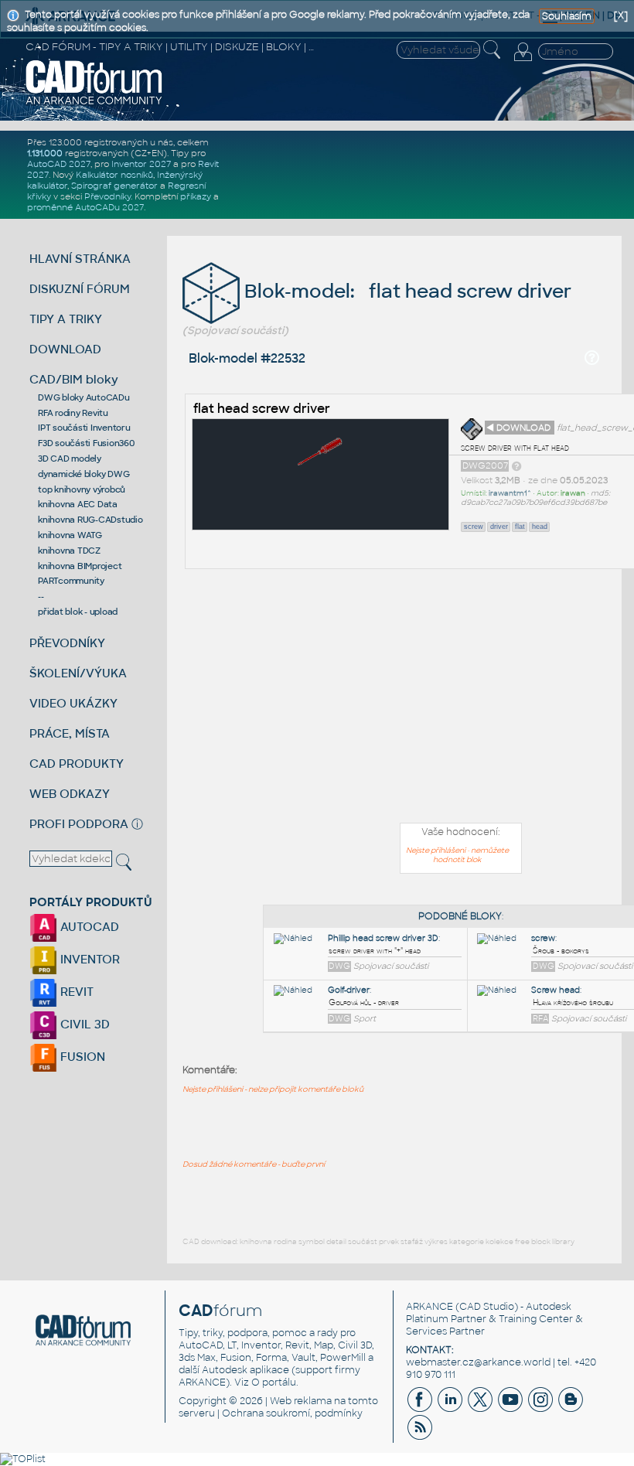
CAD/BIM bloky (73, 379)
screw (473, 526)
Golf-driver (349, 990)
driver (499, 526)
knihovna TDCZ (69, 550)
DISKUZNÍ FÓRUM (79, 288)
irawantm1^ (510, 493)
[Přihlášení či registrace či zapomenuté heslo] (522, 61)
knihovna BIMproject (79, 566)
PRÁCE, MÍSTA (69, 733)
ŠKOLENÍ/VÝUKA (78, 673)
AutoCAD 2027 (58, 164)
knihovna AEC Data (78, 504)
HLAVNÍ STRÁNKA (80, 258)
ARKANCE (429, 1307)
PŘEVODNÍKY (67, 643)
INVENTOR (88, 959)
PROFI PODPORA (78, 824)
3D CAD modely (69, 458)
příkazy (195, 196)
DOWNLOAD (65, 349)
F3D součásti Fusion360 (86, 443)
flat (520, 526)
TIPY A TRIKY (65, 319)
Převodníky (107, 196)
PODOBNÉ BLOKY (460, 916)
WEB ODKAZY (69, 793)
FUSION (81, 1056)
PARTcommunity (71, 580)
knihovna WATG (70, 535)
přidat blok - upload (78, 611)
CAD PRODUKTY (76, 763)
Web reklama (301, 1401)
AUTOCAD (88, 926)
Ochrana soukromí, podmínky (292, 1413)
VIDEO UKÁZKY (73, 703)
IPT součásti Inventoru (84, 427)
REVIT (75, 991)
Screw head (555, 990)
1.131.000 (45, 153)
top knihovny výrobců (81, 489)
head (539, 526)
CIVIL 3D (83, 1024)
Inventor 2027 (141, 164)
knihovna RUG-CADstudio (90, 519)
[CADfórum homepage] (94, 103)
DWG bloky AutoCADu (84, 397)
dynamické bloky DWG (83, 474)
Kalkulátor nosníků (114, 174)
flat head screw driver (261, 409)
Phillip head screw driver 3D (383, 938)
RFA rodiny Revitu (73, 412)
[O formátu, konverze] (516, 465)
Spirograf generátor (114, 185)
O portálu (273, 1382)
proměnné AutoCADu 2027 (85, 207)
